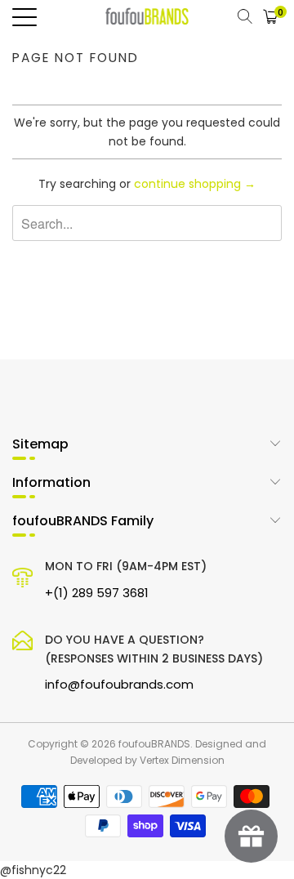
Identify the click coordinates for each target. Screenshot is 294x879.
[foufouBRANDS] (147, 16)
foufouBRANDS (154, 744)
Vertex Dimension (182, 760)
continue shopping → (195, 184)
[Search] (244, 16)
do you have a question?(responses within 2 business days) (154, 662)
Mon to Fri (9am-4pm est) (126, 579)
